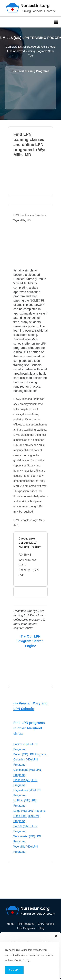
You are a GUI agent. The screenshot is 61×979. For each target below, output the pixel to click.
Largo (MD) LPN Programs (29, 810)
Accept (14, 970)
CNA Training (46, 923)
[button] (56, 936)
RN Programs (26, 923)
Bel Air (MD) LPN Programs (29, 754)
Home (10, 923)
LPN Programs (26, 928)
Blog (41, 928)
